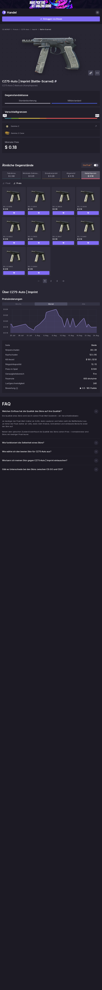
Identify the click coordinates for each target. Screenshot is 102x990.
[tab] (18, 304)
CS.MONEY (6, 29)
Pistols (15, 29)
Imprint (34, 29)
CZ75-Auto (25, 29)
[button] (51, 126)
